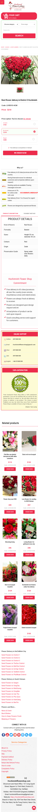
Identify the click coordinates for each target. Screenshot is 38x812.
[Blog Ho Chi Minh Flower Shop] (22, 734)
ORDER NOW (21, 153)
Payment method (8, 757)
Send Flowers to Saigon (10, 683)
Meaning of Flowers (9, 719)
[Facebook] (3, 734)
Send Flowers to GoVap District (13, 669)
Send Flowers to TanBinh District (13, 672)
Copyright (5, 771)
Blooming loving (10, 542)
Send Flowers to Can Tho (10, 694)
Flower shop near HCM (10, 499)
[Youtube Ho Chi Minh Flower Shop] (7, 734)
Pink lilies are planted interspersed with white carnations (10, 456)
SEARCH (19, 35)
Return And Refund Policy (11, 763)
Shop (2, 47)
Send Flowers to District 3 (11, 661)
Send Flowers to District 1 (11, 655)
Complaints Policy (8, 769)
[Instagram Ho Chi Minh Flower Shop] (30, 734)
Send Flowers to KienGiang (11, 700)
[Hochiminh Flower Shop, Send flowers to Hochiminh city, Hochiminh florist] (19, 6)
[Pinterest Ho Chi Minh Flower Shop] (19, 734)
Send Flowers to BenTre (10, 702)
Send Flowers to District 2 (11, 658)
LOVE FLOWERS (14, 47)
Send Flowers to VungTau (11, 686)
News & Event (6, 711)
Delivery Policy (7, 760)
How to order (6, 766)
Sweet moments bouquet (29, 627)
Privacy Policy (7, 751)
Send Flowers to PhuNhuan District (14, 675)
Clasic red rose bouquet (29, 454)
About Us (5, 748)
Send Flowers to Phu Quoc (11, 697)
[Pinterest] (11, 734)
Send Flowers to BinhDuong (11, 688)
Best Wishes (6, 713)
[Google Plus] (15, 734)
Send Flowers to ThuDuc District (13, 663)
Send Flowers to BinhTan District (13, 666)
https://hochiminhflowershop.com (22, 797)
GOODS (7, 47)
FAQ (3, 754)
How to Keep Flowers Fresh (11, 716)
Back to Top (34, 808)
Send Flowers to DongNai (11, 691)
